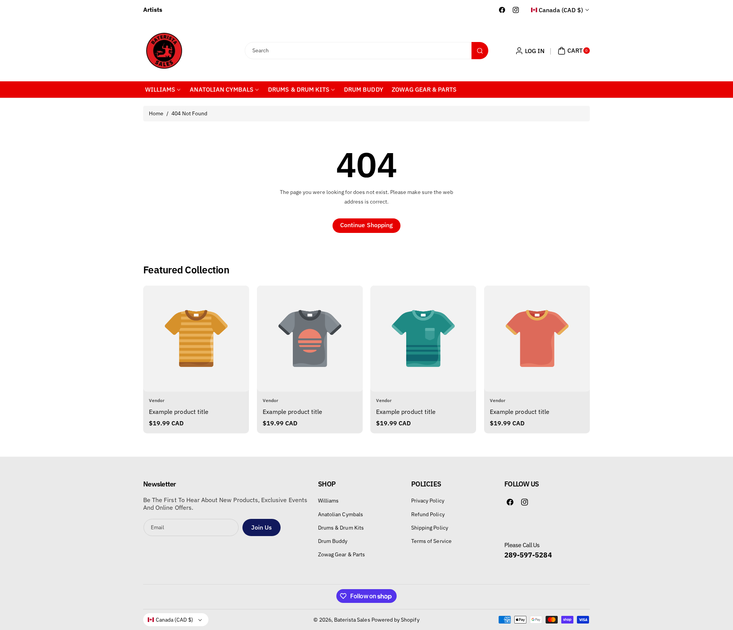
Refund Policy (428, 514)
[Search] (479, 50)
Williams (328, 501)
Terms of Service (431, 541)
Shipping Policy (429, 527)
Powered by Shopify (395, 619)
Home (156, 113)
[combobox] (367, 50)
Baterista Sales (352, 619)
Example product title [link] (178, 411)
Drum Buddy (333, 541)
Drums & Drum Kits (341, 527)
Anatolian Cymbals (340, 514)
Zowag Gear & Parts (341, 554)
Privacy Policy (427, 501)
